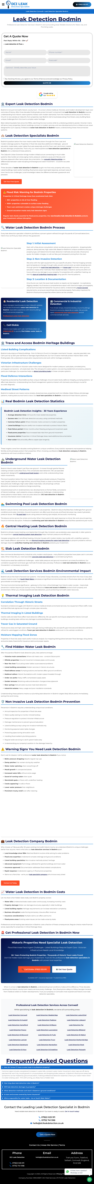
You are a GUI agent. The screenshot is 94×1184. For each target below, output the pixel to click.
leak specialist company (38, 874)
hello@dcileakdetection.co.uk (47, 1157)
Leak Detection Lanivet (18, 1040)
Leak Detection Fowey (17, 1030)
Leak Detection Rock (76, 1045)
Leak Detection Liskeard (76, 1020)
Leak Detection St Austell (17, 1020)
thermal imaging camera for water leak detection (50, 540)
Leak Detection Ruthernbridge (76, 1040)
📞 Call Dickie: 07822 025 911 (34, 969)
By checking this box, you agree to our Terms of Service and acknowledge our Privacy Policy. (39, 79)
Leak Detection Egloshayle (18, 1045)
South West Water (27, 579)
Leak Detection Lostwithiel (76, 1015)
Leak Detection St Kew (17, 1050)
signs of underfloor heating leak (45, 274)
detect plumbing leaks (42, 371)
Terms (62, 1145)
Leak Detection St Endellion (47, 1050)
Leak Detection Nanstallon (47, 1045)
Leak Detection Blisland (76, 1030)
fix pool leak (21, 514)
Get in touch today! (72, 1111)
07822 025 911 (8, 331)
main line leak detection (50, 267)
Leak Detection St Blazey (47, 1025)
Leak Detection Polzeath (76, 1050)
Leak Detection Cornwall (34, 11)
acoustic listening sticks (53, 159)
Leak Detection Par (76, 1025)
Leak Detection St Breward (18, 1035)
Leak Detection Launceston (47, 1030)
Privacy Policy (62, 1174)
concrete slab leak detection (42, 557)
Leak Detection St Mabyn (76, 1035)
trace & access (82, 288)
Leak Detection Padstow (47, 1020)
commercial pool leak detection (66, 312)
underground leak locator (29, 473)
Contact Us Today (10, 883)
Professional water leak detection (16, 316)
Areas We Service (49, 1145)
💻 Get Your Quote (64, 969)
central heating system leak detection (27, 534)
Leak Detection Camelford (18, 1025)
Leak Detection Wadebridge (47, 1015)
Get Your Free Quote (11, 181)
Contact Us (34, 1145)
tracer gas (67, 267)
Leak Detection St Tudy (47, 1035)
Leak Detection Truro (47, 1040)
